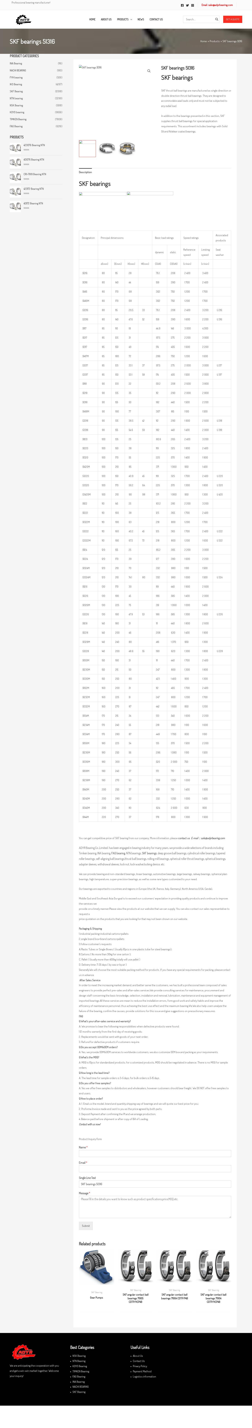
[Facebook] (182, 5)
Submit (86, 1226)
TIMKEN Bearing (18, 119)
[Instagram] (192, 5)
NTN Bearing (79, 1361)
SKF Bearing (16, 91)
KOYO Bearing (80, 1366)
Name (83, 1147)
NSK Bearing (16, 105)
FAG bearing (118, 853)
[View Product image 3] (126, 148)
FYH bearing (16, 77)
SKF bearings (149, 853)
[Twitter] (187, 5)
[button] (232, 19)
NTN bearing (16, 98)
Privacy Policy (140, 1366)
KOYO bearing (17, 112)
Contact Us (139, 1361)
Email (83, 1162)
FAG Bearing (16, 126)
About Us (138, 1356)
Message (84, 1193)
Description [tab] (85, 172)
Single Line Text (87, 1178)
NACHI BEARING (18, 70)
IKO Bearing (16, 84)
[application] (130, 19)
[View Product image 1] (87, 148)
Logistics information (144, 1376)
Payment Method (142, 1371)
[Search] (217, 19)
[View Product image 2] (107, 148)
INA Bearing (16, 63)
